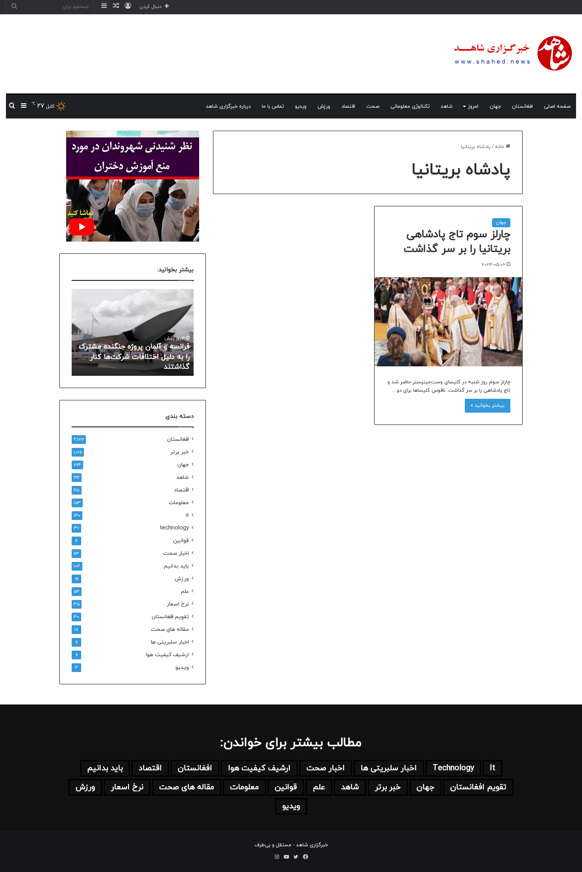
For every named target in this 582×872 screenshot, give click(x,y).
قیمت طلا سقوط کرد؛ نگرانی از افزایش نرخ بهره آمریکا (116, 362)
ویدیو (300, 106)
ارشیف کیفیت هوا (167, 655)
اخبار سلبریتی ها (170, 642)
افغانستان (522, 106)
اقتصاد (348, 106)
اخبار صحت (176, 553)
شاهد (447, 106)
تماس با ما (273, 106)
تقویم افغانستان (170, 617)
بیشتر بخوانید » (487, 405)
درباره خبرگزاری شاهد (228, 106)
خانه (500, 146)
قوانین (181, 541)
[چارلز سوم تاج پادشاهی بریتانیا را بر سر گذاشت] (448, 321)
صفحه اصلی (557, 106)
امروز (473, 106)
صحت (372, 106)
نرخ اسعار (178, 604)
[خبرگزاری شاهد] (511, 54)
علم (185, 591)
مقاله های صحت (170, 629)
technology (174, 528)
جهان (495, 106)
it (187, 515)
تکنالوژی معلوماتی (410, 106)
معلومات (179, 502)
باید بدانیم (176, 566)
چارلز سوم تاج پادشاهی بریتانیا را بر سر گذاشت (456, 242)
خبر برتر (179, 452)
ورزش (324, 106)
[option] (104, 332)
